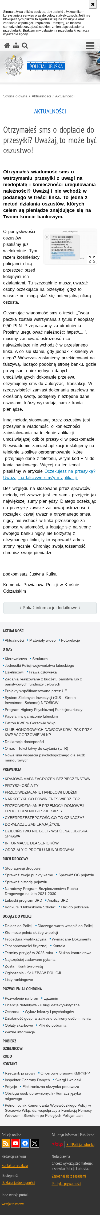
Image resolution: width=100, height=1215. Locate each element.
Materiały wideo (42, 640)
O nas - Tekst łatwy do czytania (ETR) (36, 748)
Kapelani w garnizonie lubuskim (31, 716)
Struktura (40, 659)
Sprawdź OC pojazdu (76, 875)
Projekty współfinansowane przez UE (36, 691)
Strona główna (15, 96)
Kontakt (59, 946)
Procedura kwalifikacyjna (25, 939)
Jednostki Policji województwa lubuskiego (39, 665)
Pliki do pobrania (75, 907)
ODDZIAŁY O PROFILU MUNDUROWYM (39, 850)
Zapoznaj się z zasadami (69, 1176)
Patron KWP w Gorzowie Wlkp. (31, 723)
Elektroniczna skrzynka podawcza (50, 1086)
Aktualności (41, 96)
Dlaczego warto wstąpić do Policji (65, 926)
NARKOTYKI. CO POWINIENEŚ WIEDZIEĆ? (42, 799)
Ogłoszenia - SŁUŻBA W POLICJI (33, 973)
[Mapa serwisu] (16, 45)
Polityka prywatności (66, 1183)
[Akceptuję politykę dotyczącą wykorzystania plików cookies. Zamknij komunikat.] (93, 4)
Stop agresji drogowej (23, 868)
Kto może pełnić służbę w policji (31, 932)
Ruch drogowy (15, 859)
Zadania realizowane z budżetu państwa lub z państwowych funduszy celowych (43, 681)
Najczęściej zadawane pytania (30, 959)
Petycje (11, 1086)
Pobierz (9, 1041)
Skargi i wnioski (68, 1080)
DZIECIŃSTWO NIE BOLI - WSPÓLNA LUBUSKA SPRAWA (46, 833)
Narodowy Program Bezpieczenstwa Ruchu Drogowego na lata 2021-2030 (41, 891)
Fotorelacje (70, 640)
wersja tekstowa (13, 1203)
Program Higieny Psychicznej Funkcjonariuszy (43, 709)
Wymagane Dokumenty (71, 939)
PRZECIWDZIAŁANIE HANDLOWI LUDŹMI (41, 792)
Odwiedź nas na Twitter (34, 1143)
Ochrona (12, 1012)
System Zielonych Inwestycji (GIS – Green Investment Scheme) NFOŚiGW (40, 700)
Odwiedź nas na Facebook (25, 1143)
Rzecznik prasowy (20, 1073)
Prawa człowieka (43, 672)
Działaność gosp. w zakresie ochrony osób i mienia (48, 1018)
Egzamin (50, 998)
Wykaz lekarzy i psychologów (49, 1012)
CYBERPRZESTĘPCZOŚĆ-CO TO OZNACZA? (44, 818)
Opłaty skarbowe (19, 1025)
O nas (7, 649)
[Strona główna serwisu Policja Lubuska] (7, 45)
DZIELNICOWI (13, 1048)
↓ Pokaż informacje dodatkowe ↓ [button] (50, 607)
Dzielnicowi (14, 672)
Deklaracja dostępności (24, 742)
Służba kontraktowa (74, 953)
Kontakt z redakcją (15, 1165)
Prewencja (12, 769)
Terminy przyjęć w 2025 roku (29, 953)
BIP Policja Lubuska (80, 1144)
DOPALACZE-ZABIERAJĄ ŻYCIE (32, 824)
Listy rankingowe (19, 979)
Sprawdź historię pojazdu (26, 882)
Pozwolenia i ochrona (22, 989)
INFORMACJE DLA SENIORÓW (32, 843)
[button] (90, 46)
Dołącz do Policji (18, 916)
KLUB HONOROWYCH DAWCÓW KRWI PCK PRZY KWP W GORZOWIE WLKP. (48, 732)
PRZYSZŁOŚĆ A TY (21, 785)
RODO (7, 1056)
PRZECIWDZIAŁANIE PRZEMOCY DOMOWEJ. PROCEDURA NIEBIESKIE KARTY (45, 808)
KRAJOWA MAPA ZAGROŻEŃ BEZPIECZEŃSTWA (47, 779)
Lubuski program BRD (23, 900)
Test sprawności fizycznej (26, 946)
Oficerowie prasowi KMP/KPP (65, 1073)
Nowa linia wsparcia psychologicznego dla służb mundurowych (45, 757)
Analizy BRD (57, 900)
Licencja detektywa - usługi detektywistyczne (42, 1005)
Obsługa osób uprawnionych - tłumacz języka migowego (43, 1095)
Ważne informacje (20, 1032)
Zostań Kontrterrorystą (24, 966)
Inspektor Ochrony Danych (27, 1080)
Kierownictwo (16, 659)
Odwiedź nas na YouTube (15, 1143)
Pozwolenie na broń (21, 998)
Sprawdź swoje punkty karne (29, 875)
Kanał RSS (6, 1143)
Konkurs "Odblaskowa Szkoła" (30, 907)
